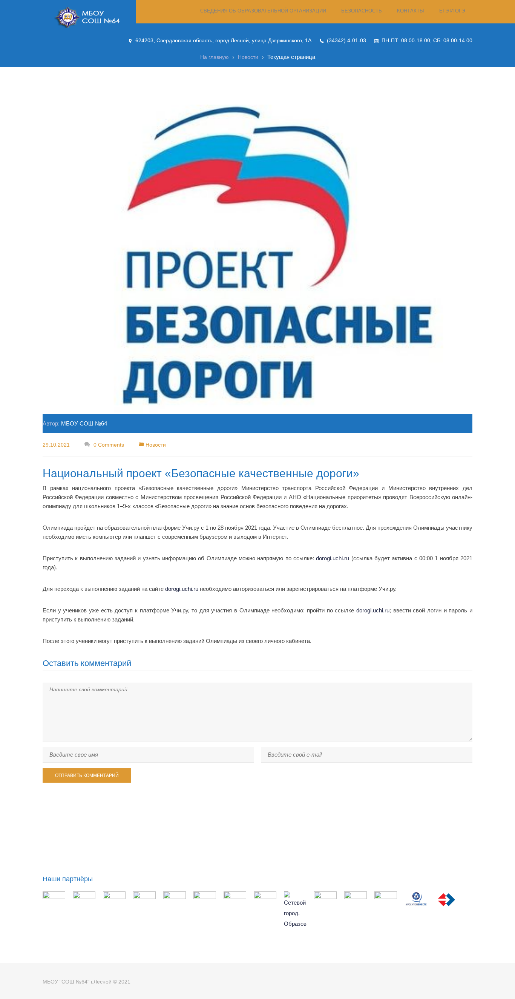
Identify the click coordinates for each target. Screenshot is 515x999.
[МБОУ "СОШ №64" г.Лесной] (89, 17)
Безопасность (361, 11)
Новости (248, 57)
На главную (214, 57)
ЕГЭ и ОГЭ (452, 11)
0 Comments (108, 445)
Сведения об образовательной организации (263, 11)
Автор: (75, 423)
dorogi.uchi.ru (332, 558)
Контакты (410, 11)
